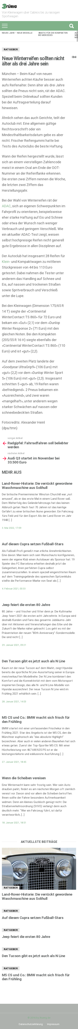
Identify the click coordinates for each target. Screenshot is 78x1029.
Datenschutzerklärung (31, 1024)
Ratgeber (11, 49)
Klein (5, 262)
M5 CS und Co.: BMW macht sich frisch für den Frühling (36, 719)
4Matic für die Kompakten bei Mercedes (53, 34)
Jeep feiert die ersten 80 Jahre (26, 605)
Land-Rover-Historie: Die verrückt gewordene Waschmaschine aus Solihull (37, 485)
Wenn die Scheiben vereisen (24, 778)
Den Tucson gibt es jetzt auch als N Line (33, 661)
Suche (71, 26)
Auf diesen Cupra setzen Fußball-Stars (32, 544)
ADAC (6, 206)
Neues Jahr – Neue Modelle (17, 33)
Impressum (53, 1024)
